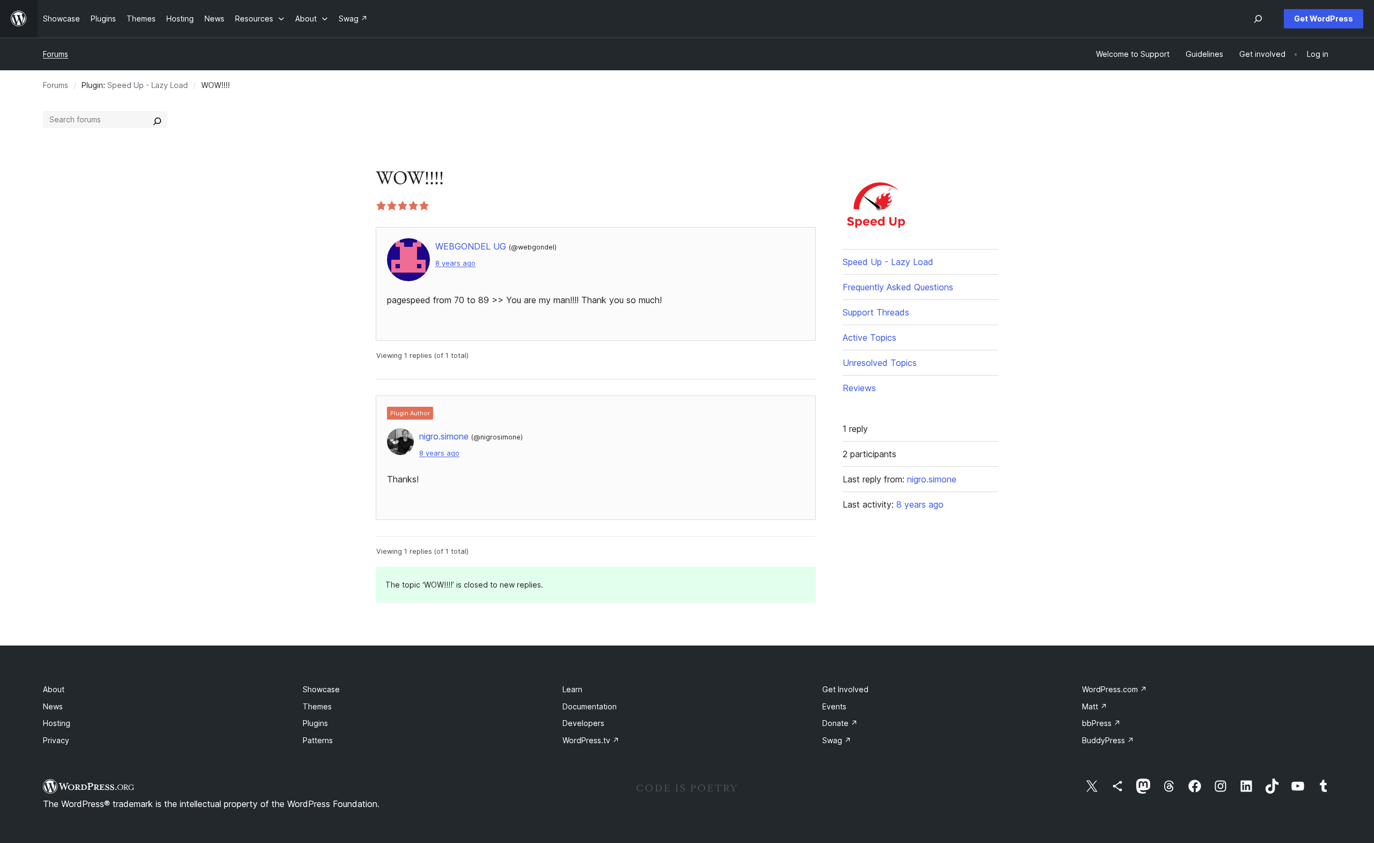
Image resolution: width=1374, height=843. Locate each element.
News (53, 706)
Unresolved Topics (880, 362)
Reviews (859, 388)
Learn (572, 689)
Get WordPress (1323, 18)
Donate (840, 723)
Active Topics (869, 337)
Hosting (56, 723)
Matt (1094, 706)
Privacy (56, 740)
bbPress (1101, 723)
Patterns (318, 740)
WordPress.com (1114, 689)
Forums (55, 53)
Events (834, 706)
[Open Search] (1258, 19)
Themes (317, 706)
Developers (583, 723)
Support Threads (876, 312)
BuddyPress (1108, 740)
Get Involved (845, 689)
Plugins (315, 723)
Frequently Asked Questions (898, 287)
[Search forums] (157, 119)
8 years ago (455, 263)
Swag (836, 740)
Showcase (321, 689)
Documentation (589, 706)
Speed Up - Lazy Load (147, 85)
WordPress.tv (590, 740)
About (53, 689)
